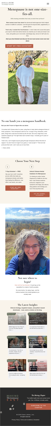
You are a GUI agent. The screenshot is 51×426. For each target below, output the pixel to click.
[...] (12, 330)
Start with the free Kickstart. (22, 285)
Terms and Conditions (27, 419)
